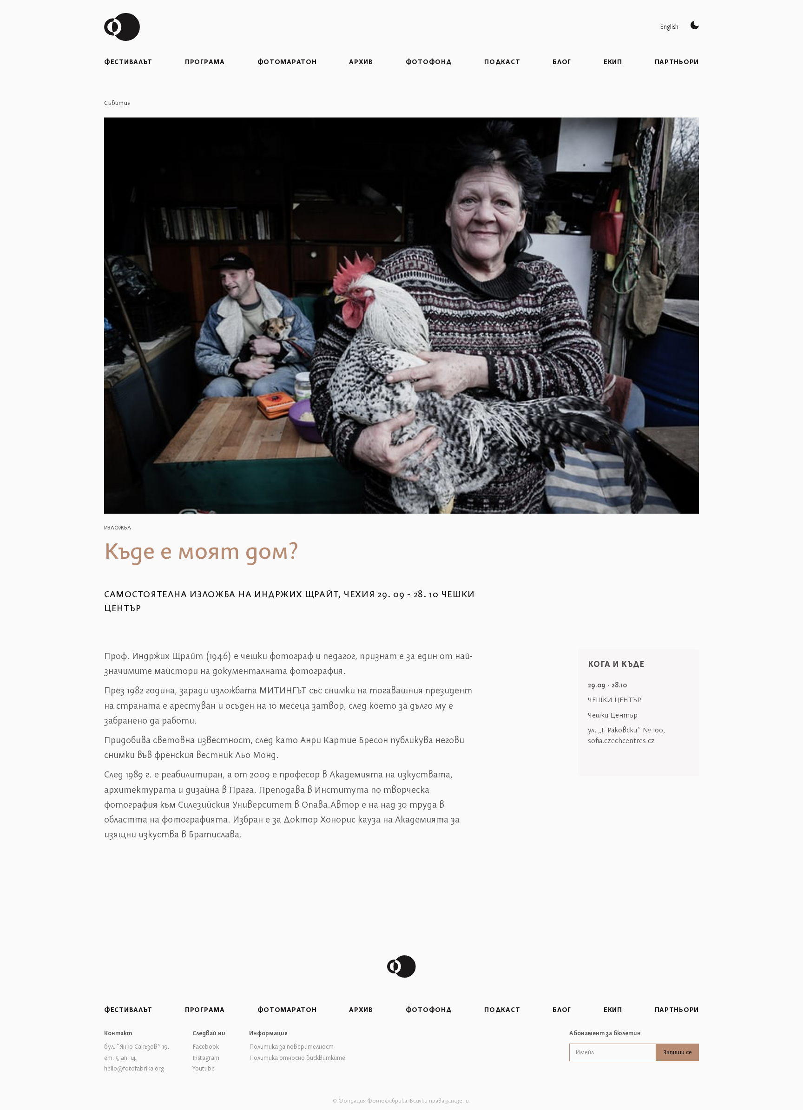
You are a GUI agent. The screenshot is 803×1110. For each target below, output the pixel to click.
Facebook (205, 1047)
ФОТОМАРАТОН (287, 62)
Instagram (205, 1058)
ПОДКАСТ (502, 62)
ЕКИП (613, 62)
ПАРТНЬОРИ (677, 62)
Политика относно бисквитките (297, 1058)
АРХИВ (361, 62)
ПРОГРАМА (205, 62)
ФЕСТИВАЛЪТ (128, 62)
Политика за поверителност (291, 1047)
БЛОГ (562, 62)
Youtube (203, 1068)
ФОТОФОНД (429, 62)
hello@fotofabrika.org (134, 1068)
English (669, 27)
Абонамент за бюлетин (605, 1033)
